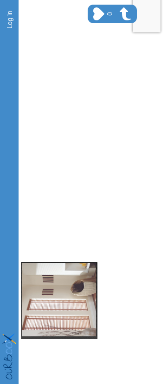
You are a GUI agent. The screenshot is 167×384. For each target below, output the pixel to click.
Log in (9, 20)
